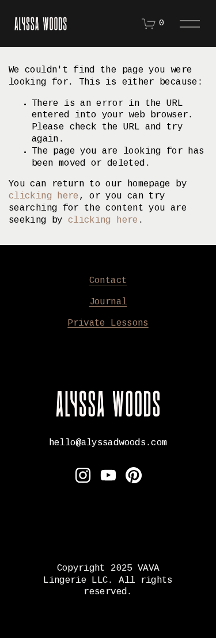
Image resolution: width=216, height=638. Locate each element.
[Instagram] (83, 475)
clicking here (44, 196)
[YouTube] (108, 475)
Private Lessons (107, 323)
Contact (108, 281)
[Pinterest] (134, 475)
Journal (108, 302)
